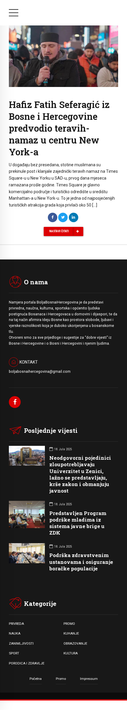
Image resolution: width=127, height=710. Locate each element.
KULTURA (71, 653)
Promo (61, 679)
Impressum (89, 679)
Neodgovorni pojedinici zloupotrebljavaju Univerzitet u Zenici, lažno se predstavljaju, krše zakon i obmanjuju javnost (80, 474)
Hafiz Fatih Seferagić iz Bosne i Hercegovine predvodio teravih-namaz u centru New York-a (59, 128)
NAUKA (14, 633)
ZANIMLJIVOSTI (21, 643)
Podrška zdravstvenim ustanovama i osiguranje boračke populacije (81, 562)
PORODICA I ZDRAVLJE (26, 663)
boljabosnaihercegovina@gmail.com (40, 371)
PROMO (69, 624)
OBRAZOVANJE (75, 643)
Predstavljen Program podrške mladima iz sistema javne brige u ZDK (77, 523)
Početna (36, 679)
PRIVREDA (16, 624)
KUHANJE (71, 633)
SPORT (14, 653)
